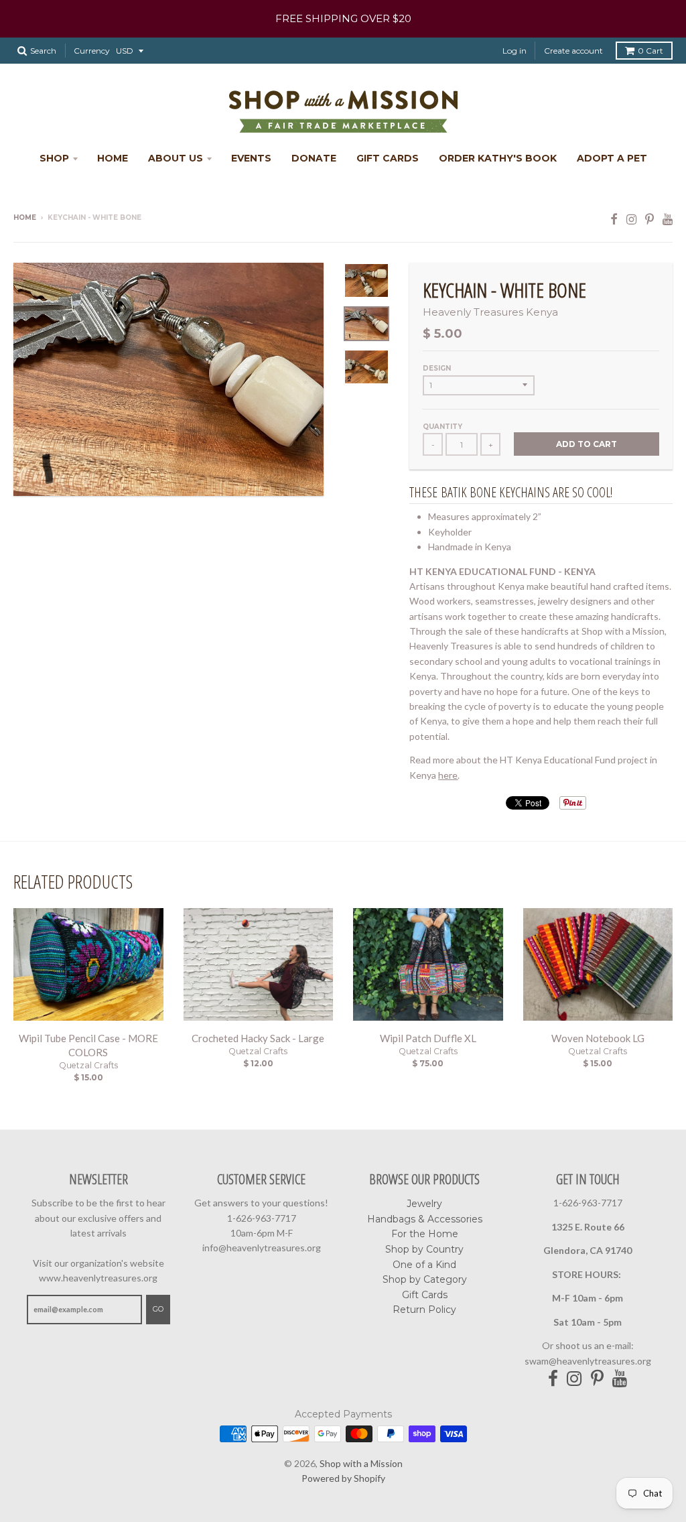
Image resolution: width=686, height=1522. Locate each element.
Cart (650, 51)
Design (437, 368)
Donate (313, 158)
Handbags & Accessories (424, 1219)
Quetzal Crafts (88, 1065)
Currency (92, 51)
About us (175, 158)
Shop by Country (424, 1249)
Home (112, 158)
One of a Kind (424, 1265)
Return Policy (424, 1310)
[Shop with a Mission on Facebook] (614, 219)
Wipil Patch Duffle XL (428, 1038)
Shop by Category (425, 1279)
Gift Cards (387, 158)
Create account (573, 51)
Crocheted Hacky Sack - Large (258, 1038)
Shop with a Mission (361, 1463)
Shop (54, 158)
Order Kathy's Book (498, 158)
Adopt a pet (612, 158)
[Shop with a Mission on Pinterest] (649, 219)
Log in (514, 51)
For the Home (424, 1234)
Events (251, 158)
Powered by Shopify (343, 1478)
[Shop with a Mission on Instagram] (631, 219)
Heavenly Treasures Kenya (490, 312)
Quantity (442, 426)
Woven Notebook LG (597, 1038)
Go (158, 1309)
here (448, 775)
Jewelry (424, 1204)
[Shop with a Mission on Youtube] (668, 219)
